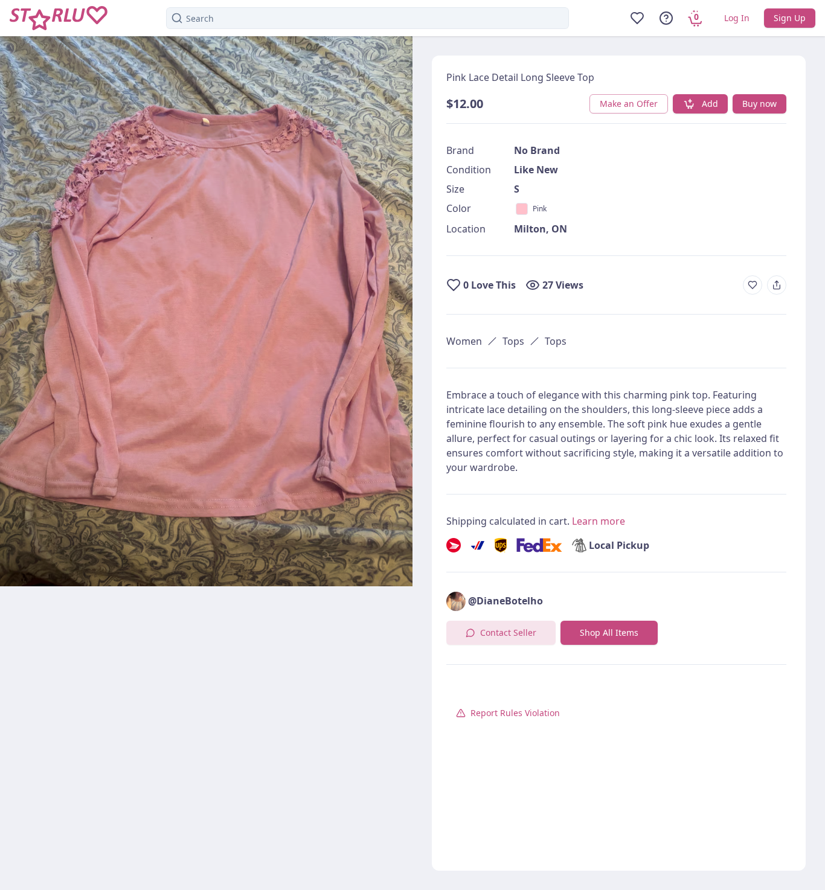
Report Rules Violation (515, 713)
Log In (737, 18)
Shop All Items (609, 632)
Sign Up (790, 18)
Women (464, 341)
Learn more (598, 521)
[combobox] (367, 18)
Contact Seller (508, 632)
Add (710, 103)
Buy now (759, 103)
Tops (513, 341)
